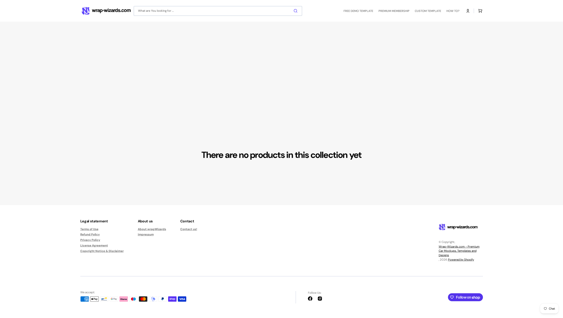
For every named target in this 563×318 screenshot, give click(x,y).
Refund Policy (90, 234)
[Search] (296, 11)
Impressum (146, 234)
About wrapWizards (152, 229)
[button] (468, 11)
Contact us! (188, 229)
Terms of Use (89, 229)
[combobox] (218, 11)
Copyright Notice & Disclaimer (102, 251)
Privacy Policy (90, 240)
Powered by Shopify (461, 259)
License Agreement (94, 245)
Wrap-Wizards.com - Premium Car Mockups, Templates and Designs (459, 251)
